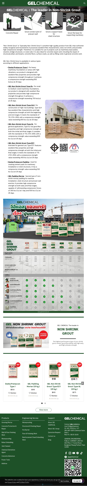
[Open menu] (3, 3)
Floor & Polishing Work (29, 433)
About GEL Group (53, 429)
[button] (84, 3)
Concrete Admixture (8, 456)
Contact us (51, 436)
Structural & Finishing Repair (31, 426)
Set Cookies (64, 481)
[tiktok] (81, 453)
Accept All (77, 481)
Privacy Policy (12, 482)
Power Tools (6, 460)
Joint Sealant (6, 446)
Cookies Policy (24, 482)
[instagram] (70, 453)
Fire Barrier (26, 430)
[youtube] (73, 453)
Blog (49, 440)
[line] (77, 453)
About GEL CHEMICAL (51, 423)
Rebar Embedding (7, 442)
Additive (4, 463)
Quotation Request (54, 432)
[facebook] (66, 453)
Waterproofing (6, 439)
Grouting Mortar (7, 422)
